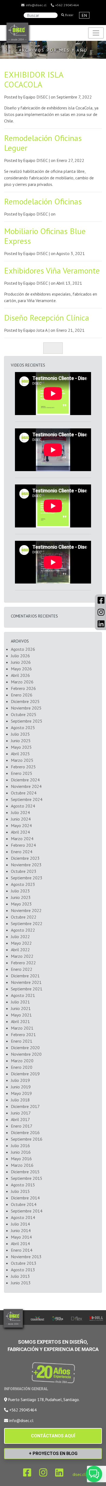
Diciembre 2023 (25, 858)
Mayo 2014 (21, 1237)
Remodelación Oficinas (43, 201)
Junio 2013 (21, 1282)
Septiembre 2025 (26, 721)
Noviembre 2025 (26, 708)
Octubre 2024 (23, 793)
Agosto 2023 (23, 884)
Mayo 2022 (21, 943)
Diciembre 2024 (25, 779)
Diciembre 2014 (25, 1198)
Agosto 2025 (23, 727)
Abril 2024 (20, 832)
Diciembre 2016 (25, 1132)
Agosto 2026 (23, 649)
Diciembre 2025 (25, 701)
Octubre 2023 (23, 871)
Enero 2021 (21, 1041)
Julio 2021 (20, 1002)
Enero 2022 (21, 969)
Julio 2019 (20, 1080)
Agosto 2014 (23, 1217)
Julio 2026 (20, 655)
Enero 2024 (21, 851)
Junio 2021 (21, 1008)
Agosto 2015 (23, 1184)
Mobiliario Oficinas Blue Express (45, 236)
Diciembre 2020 (25, 1047)
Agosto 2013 (23, 1269)
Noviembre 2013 (26, 1256)
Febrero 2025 (23, 766)
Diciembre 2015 (25, 1171)
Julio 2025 (20, 734)
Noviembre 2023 (26, 864)
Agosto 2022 (23, 930)
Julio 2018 (20, 1100)
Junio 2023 (21, 897)
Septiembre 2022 (26, 923)
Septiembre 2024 (26, 799)
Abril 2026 (20, 675)
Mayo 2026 (21, 668)
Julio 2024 (20, 812)
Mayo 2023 (21, 904)
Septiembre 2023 (26, 877)
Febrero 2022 (23, 962)
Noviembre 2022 (26, 910)
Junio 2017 (21, 1113)
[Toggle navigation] (96, 33)
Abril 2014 (20, 1243)
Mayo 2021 (21, 1015)
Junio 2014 (21, 1230)
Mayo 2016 (21, 1158)
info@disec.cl (35, 5)
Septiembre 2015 (26, 1178)
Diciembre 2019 (25, 1073)
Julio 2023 (20, 891)
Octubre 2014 (23, 1204)
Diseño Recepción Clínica (46, 317)
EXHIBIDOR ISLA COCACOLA (33, 79)
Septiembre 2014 (26, 1211)
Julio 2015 (20, 1191)
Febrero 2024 (23, 845)
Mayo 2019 (21, 1093)
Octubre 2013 (23, 1263)
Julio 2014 (20, 1224)
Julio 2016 (20, 1145)
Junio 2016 (21, 1152)
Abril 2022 (20, 949)
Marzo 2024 (22, 838)
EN (84, 15)
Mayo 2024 (21, 825)
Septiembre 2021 (26, 988)
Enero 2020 (21, 1067)
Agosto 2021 (23, 995)
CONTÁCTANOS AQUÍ (53, 1435)
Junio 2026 (21, 662)
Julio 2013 (20, 1276)
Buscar (68, 15)
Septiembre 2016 (26, 1139)
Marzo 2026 (22, 681)
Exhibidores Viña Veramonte (52, 270)
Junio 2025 (21, 740)
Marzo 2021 (22, 1028)
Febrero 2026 (23, 688)
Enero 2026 (21, 695)
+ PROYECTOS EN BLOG (53, 1453)
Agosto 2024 (23, 806)
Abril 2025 (20, 753)
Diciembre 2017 (25, 1106)
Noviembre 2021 (26, 982)
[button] (94, 1474)
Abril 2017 (20, 1119)
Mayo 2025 (21, 747)
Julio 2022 (20, 936)
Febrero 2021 (23, 1034)
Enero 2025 (21, 773)
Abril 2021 (20, 1021)
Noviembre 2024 (26, 786)
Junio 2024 (21, 819)
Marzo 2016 (22, 1165)
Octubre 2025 (23, 714)
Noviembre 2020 (26, 1054)
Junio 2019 (21, 1086)
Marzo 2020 (22, 1060)
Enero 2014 (21, 1250)
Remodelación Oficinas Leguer (43, 143)
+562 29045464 (66, 5)
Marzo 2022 (22, 956)
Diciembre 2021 (25, 975)
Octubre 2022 (23, 917)
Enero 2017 (21, 1126)
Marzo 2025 (22, 760)
